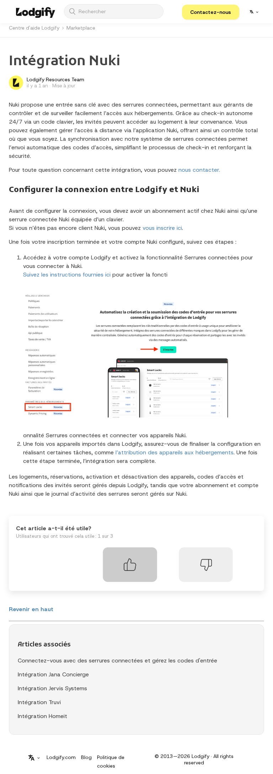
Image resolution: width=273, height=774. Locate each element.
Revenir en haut (31, 609)
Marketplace (80, 28)
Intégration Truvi (39, 702)
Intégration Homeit (42, 716)
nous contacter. (199, 170)
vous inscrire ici (162, 228)
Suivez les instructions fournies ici (67, 274)
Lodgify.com (61, 757)
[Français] (254, 11)
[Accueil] (35, 11)
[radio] (130, 564)
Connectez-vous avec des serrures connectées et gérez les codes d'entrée (117, 660)
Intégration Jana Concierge (53, 674)
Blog (86, 757)
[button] (210, 12)
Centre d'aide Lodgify (34, 28)
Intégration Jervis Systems (52, 688)
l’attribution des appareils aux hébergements (175, 452)
